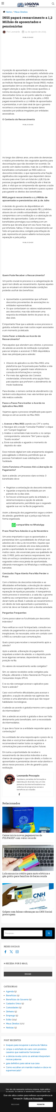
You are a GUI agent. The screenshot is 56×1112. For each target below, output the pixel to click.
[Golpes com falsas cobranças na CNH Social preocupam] (28, 896)
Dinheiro (10, 1011)
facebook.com (5, 951)
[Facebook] (19, 794)
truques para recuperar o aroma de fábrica (26, 1045)
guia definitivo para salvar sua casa (22, 1063)
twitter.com (11, 951)
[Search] (48, 933)
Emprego (10, 1015)
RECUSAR (15, 1104)
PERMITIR (41, 1104)
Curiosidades (12, 1007)
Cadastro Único (13, 1003)
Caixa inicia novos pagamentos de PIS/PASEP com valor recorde (22, 837)
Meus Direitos (21, 12)
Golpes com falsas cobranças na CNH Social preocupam (27, 913)
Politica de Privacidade (33, 1098)
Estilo (8, 1019)
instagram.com (17, 951)
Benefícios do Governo (17, 999)
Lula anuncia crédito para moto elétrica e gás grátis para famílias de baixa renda (26, 875)
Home (9, 12)
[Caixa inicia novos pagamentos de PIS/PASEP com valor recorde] (28, 820)
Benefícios (11, 995)
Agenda (10, 991)
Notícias (10, 1027)
